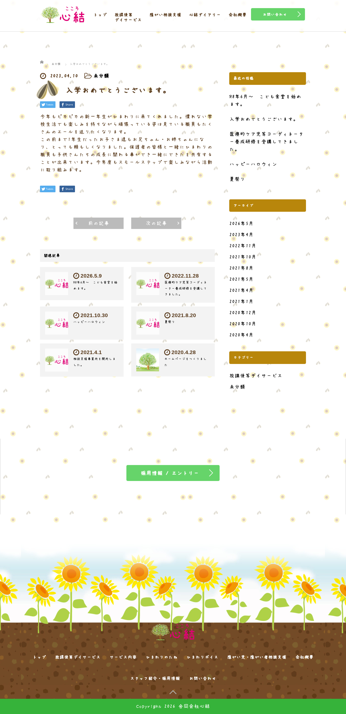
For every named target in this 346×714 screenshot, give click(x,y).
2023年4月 (241, 234)
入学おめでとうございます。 (263, 119)
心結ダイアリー (205, 15)
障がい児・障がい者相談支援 (256, 657)
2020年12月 (243, 312)
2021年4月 (241, 290)
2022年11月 (243, 245)
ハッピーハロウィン (89, 322)
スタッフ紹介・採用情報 (155, 678)
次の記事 (156, 223)
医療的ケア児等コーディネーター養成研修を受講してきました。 (185, 288)
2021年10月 (243, 257)
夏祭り (169, 322)
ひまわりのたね (162, 657)
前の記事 (98, 223)
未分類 (101, 76)
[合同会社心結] (63, 12)
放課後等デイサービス (128, 17)
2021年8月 (241, 268)
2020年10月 (243, 323)
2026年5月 (241, 223)
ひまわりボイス (202, 657)
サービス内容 (123, 657)
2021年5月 (241, 279)
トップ (100, 15)
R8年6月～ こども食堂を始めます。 (265, 100)
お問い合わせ (202, 678)
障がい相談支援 (165, 15)
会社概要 (237, 15)
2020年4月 (241, 335)
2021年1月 (241, 301)
